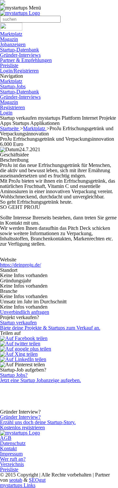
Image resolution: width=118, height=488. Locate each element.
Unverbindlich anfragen (24, 312)
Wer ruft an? (13, 459)
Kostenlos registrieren (22, 427)
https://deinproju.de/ (20, 265)
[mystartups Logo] (20, 13)
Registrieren (12, 107)
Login (6, 112)
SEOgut (37, 480)
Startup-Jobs (13, 86)
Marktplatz (11, 34)
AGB (5, 438)
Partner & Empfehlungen (26, 60)
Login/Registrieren (19, 70)
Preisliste (9, 65)
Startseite (10, 128)
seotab (15, 480)
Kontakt (8, 448)
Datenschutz (13, 443)
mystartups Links (17, 485)
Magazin (9, 39)
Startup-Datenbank (19, 49)
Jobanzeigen (13, 44)
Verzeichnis (12, 464)
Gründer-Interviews (20, 55)
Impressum (11, 454)
